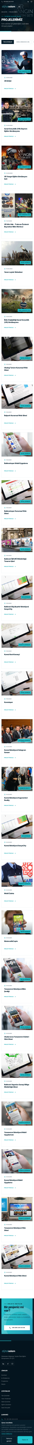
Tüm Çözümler (7, 42)
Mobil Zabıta (9, 893)
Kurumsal (4, 1375)
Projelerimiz (4, 1381)
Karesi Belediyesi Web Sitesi (15, 1276)
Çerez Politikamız (7, 1433)
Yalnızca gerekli (9, 1440)
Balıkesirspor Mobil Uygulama (16, 463)
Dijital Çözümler (5, 1401)
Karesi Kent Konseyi (12, 654)
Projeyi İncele (9, 88)
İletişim (3, 1384)
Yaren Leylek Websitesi (13, 272)
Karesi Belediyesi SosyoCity (15, 846)
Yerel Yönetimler (6, 1398)
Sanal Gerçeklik (5, 1407)
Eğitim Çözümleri (6, 1404)
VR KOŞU (7, 81)
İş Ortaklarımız (5, 1378)
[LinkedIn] (28, 1)
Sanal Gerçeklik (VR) (23, 42)
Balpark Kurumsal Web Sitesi (15, 415)
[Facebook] (8, 1364)
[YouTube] (31, 1)
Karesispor (8, 702)
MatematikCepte (11, 941)
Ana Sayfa (4, 11)
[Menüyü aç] (19, 7)
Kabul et (25, 1440)
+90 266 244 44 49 (8, 1)
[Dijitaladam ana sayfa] (8, 6)
